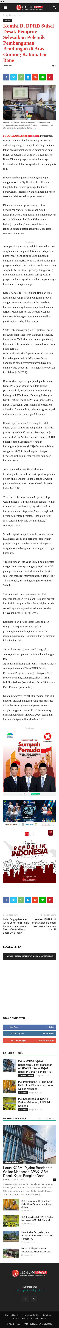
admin (6, 1180)
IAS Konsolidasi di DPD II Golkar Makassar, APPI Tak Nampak (34, 1102)
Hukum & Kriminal (26, 1075)
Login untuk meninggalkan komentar (29, 956)
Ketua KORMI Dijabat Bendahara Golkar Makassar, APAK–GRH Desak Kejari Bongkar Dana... (27, 1171)
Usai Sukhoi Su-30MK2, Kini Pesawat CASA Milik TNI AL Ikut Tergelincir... (37, 1235)
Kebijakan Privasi (20, 1318)
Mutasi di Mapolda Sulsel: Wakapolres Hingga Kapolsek (36, 1250)
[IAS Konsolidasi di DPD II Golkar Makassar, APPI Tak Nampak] (9, 1103)
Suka (51, 1027)
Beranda (7, 15)
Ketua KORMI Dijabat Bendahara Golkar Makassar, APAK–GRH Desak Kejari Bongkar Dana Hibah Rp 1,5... (35, 1066)
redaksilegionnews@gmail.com (29, 1290)
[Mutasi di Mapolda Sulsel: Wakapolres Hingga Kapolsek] (11, 1252)
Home (43, 1318)
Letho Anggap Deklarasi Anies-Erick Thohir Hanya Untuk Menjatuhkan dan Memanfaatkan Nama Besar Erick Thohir (16, 926)
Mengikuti (48, 1034)
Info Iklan (47, 1315)
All (40, 1118)
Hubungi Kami (11, 1315)
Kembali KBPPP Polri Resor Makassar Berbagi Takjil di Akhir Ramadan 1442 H (43, 924)
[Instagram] (34, 1299)
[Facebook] (25, 1299)
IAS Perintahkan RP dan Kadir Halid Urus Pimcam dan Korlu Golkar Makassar (35, 1085)
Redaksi (34, 1318)
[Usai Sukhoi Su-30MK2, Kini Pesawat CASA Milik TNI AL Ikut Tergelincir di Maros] (11, 1236)
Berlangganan (46, 1040)
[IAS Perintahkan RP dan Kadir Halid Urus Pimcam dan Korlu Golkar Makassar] (9, 1086)
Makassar (18, 15)
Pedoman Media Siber (30, 1315)
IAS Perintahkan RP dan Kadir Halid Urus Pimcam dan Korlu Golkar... (36, 1204)
